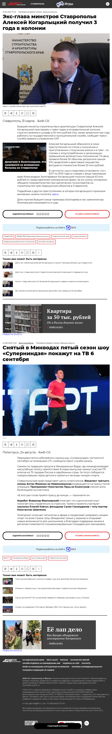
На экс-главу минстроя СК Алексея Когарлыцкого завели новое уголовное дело (52, 281)
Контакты (86, 663)
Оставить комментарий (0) (87, 214)
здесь (55, 194)
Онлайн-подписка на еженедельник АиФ (41, 663)
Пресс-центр (52, 660)
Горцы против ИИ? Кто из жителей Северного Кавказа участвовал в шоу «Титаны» (52, 598)
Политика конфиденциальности (87, 667)
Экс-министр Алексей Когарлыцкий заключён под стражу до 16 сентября (48, 291)
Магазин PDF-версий (79, 660)
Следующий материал (57, 726)
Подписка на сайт (71, 663)
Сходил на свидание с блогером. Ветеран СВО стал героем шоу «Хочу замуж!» (51, 607)
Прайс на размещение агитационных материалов (45, 667)
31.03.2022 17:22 (9, 12)
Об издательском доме (33, 660)
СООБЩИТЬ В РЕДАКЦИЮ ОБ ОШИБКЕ (38, 670)
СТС (4, 438)
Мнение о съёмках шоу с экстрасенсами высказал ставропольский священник (51, 588)
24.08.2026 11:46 (9, 343)
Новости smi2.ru (12, 334)
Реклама (64, 660)
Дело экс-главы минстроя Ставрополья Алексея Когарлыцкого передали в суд (51, 272)
